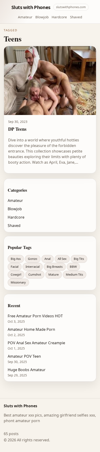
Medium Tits (74, 274)
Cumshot (34, 274)
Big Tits (79, 259)
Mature (53, 274)
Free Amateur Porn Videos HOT (35, 315)
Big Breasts (55, 266)
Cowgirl (16, 274)
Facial (14, 266)
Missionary (18, 282)
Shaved (76, 17)
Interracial (33, 266)
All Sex (62, 259)
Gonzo (32, 259)
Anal (47, 259)
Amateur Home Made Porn (31, 329)
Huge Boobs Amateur (27, 369)
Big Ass (16, 259)
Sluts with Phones (30, 7)
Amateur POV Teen (24, 356)
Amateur (25, 17)
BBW (73, 266)
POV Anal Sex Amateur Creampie (36, 342)
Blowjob (42, 17)
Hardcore (59, 17)
